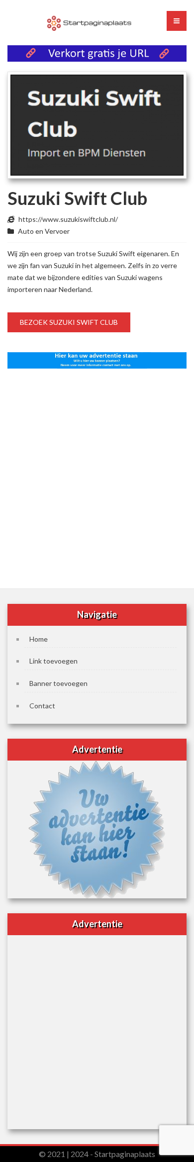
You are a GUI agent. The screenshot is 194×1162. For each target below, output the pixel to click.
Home (38, 639)
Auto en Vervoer (44, 231)
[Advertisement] (97, 476)
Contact (42, 705)
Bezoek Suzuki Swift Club (69, 322)
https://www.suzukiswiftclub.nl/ (68, 219)
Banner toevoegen (58, 683)
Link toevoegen (53, 661)
